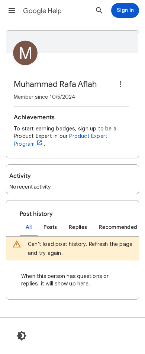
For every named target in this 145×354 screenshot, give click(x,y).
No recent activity (30, 187)
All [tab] (29, 227)
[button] (12, 10)
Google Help (42, 11)
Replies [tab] (78, 227)
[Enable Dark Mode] (21, 336)
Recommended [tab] (118, 227)
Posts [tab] (50, 227)
